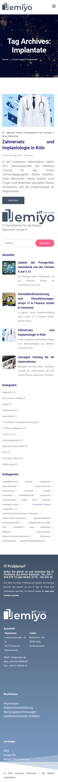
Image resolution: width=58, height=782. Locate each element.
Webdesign (45, 527)
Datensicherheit (9, 486)
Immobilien (7, 416)
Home (5, 59)
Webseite (6, 532)
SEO (41, 133)
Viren (4, 527)
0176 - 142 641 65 (42, 577)
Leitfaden (46, 500)
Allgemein (10, 133)
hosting (46, 491)
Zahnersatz (45, 536)
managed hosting (10, 504)
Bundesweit (45, 481)
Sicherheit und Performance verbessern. (20, 513)
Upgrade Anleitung (41, 518)
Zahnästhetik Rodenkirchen (32, 541)
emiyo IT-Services (42, 486)
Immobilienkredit (26, 495)
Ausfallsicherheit (10, 481)
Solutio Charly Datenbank (14, 518)
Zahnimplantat (9, 541)
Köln (34, 500)
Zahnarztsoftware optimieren (15, 536)
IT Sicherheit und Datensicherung (18, 422)
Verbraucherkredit (10, 522)
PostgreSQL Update (41, 504)
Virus (31, 527)
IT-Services (7, 434)
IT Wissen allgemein (12, 428)
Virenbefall (18, 527)
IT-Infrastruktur (9, 500)
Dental (19, 133)
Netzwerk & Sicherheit (13, 446)
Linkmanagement (30, 133)
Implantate (45, 495)
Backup (28, 481)
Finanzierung (8, 410)
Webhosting (13, 136)
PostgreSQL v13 (9, 509)
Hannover (28, 491)
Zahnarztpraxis (43, 532)
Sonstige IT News (11, 458)
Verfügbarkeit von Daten (39, 522)
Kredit (24, 500)
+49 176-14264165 (18, 661)
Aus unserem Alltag (12, 398)
